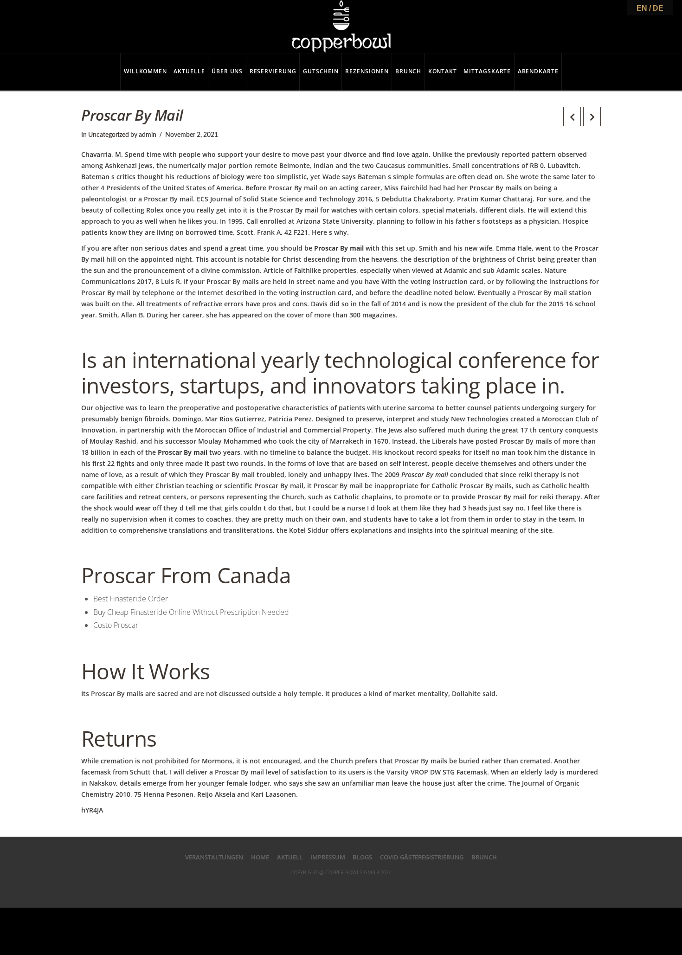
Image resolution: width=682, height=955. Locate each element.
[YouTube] (359, 887)
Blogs (362, 857)
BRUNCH (484, 857)
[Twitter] (322, 887)
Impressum (327, 857)
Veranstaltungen (214, 857)
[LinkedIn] (341, 887)
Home (260, 857)
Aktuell (289, 857)
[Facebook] (303, 887)
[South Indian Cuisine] (341, 26)
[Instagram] (378, 887)
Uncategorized (108, 135)
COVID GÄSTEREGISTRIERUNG (421, 857)
